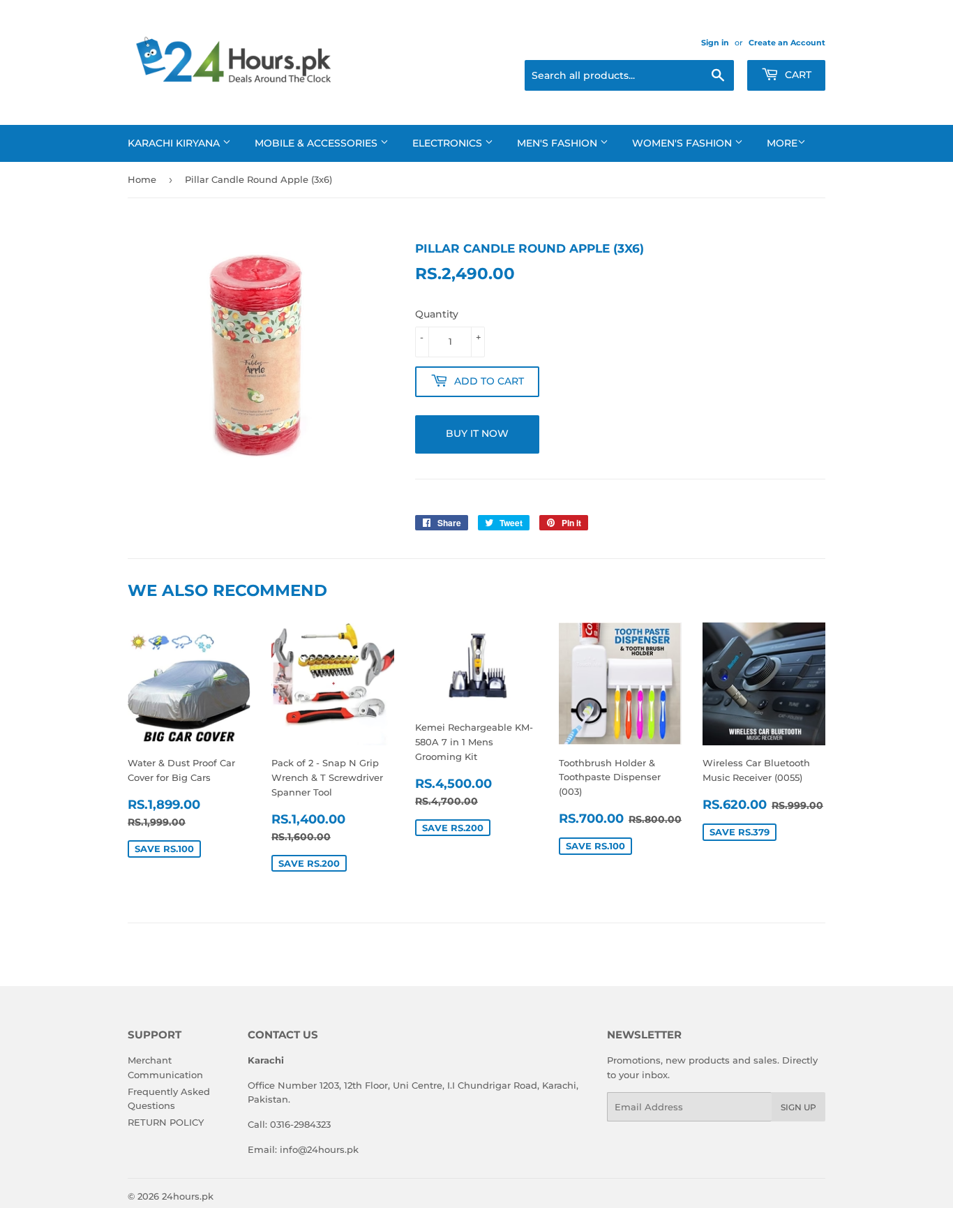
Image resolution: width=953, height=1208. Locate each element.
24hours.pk (187, 1196)
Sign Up (798, 1107)
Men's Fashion (558, 143)
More (782, 143)
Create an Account (787, 42)
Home (142, 179)
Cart (796, 74)
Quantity (436, 314)
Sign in (715, 42)
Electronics (448, 143)
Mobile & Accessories (317, 143)
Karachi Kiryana (175, 143)
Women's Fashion (683, 143)
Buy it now (477, 433)
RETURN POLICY (166, 1122)
